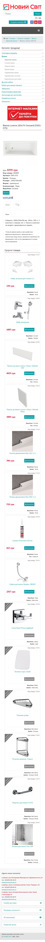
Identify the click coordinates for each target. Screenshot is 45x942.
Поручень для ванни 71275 (22, 803)
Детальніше (29, 286)
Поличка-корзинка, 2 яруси (22, 759)
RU (36, 18)
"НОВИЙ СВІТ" (7, 936)
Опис (7, 214)
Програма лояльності (12, 910)
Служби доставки (10, 903)
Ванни (4, 56)
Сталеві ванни (10, 63)
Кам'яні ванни (9, 69)
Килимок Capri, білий (22, 672)
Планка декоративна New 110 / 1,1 (22, 453)
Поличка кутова (22, 715)
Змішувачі (6, 89)
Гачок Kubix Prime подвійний (22, 628)
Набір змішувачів (22, 322)
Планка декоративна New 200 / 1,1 (22, 497)
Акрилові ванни (10, 60)
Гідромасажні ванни (11, 72)
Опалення (6, 101)
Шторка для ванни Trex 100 (22, 846)
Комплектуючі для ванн (13, 79)
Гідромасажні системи (12, 76)
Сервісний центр (10, 925)
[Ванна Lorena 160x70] (20, 148)
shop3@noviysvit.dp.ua (9, 882)
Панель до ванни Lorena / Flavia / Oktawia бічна (22, 410)
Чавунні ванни (10, 66)
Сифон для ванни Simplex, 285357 (22, 584)
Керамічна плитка (9, 98)
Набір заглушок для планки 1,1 (22, 278)
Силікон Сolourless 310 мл (22, 541)
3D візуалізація (9, 917)
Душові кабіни (7, 82)
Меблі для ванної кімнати (12, 85)
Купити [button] (6, 193)
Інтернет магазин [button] (17, 22)
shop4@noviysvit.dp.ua (9, 889)
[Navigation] (39, 30)
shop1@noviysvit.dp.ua (9, 899)
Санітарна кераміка (9, 53)
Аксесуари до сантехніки (11, 95)
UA (40, 18)
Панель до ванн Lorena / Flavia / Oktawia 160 (22, 367)
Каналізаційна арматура (11, 92)
